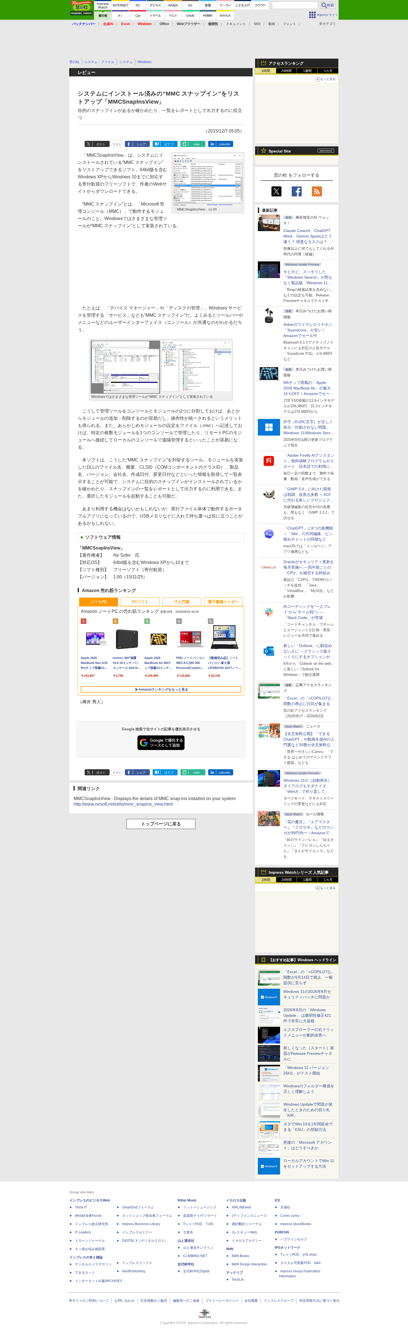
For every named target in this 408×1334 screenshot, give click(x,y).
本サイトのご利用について (89, 1301)
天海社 (285, 1207)
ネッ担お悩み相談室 (90, 1249)
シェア (141, 144)
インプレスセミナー (137, 1232)
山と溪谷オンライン (198, 1248)
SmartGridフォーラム (138, 1207)
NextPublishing (133, 1271)
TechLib (238, 1279)
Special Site (280, 151)
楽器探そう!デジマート (200, 1216)
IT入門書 (182, 601)
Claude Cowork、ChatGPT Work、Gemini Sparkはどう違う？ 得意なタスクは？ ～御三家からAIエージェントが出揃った (308, 241)
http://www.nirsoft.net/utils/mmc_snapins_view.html (123, 804)
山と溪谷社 (186, 1241)
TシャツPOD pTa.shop (298, 1254)
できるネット (85, 1273)
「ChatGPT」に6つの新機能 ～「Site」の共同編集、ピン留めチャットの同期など (308, 533)
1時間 (265, 71)
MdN (229, 1249)
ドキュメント (236, 24)
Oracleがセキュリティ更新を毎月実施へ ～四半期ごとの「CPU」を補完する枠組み (308, 567)
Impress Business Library (141, 1224)
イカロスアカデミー (247, 1241)
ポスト (100, 144)
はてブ (168, 144)
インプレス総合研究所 (91, 1224)
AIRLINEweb (241, 1207)
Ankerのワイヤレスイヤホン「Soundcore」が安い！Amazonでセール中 (308, 330)
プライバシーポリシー (222, 1301)
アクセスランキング (286, 63)
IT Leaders (83, 1232)
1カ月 (328, 71)
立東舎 (188, 1232)
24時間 (286, 71)
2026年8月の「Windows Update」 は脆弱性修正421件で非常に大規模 (307, 1015)
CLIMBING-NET (195, 1256)
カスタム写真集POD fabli (300, 1263)
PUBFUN (282, 1232)
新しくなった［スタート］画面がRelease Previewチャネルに (308, 1053)
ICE (277, 1200)
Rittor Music (187, 1200)
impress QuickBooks (295, 1224)
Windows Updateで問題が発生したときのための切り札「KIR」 (308, 1110)
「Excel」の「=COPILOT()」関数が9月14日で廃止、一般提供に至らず (308, 977)
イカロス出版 (236, 1200)
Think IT (81, 1207)
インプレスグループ (279, 1301)
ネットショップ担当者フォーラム (147, 1216)
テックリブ (234, 1273)
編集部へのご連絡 (186, 1301)
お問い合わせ (125, 1301)
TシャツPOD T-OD (198, 1224)
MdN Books (240, 1256)
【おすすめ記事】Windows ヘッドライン (302, 960)
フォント (289, 24)
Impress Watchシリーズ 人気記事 (299, 872)
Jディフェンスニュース (249, 1216)
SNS (257, 24)
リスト (117, 144)
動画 (271, 24)
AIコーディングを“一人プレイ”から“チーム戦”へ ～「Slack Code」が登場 (307, 612)
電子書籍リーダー (223, 601)
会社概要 (251, 1301)
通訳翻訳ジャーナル (247, 1224)
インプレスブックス (137, 1263)
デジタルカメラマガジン (93, 1264)
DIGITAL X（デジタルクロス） (145, 1241)
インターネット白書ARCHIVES (98, 1281)
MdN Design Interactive (249, 1264)
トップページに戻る (161, 823)
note (197, 144)
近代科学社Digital (196, 1271)
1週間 (307, 71)
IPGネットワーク (287, 1248)
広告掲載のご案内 (153, 1301)
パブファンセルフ (293, 1239)
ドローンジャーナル (90, 1241)
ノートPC (98, 601)
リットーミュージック (199, 1207)
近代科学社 (186, 1264)
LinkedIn (224, 144)
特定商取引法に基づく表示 (319, 1301)
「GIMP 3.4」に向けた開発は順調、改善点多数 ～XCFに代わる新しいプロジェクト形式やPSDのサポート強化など (308, 500)
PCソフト (140, 601)
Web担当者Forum (88, 1216)
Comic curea (289, 1216)
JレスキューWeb (244, 1232)
